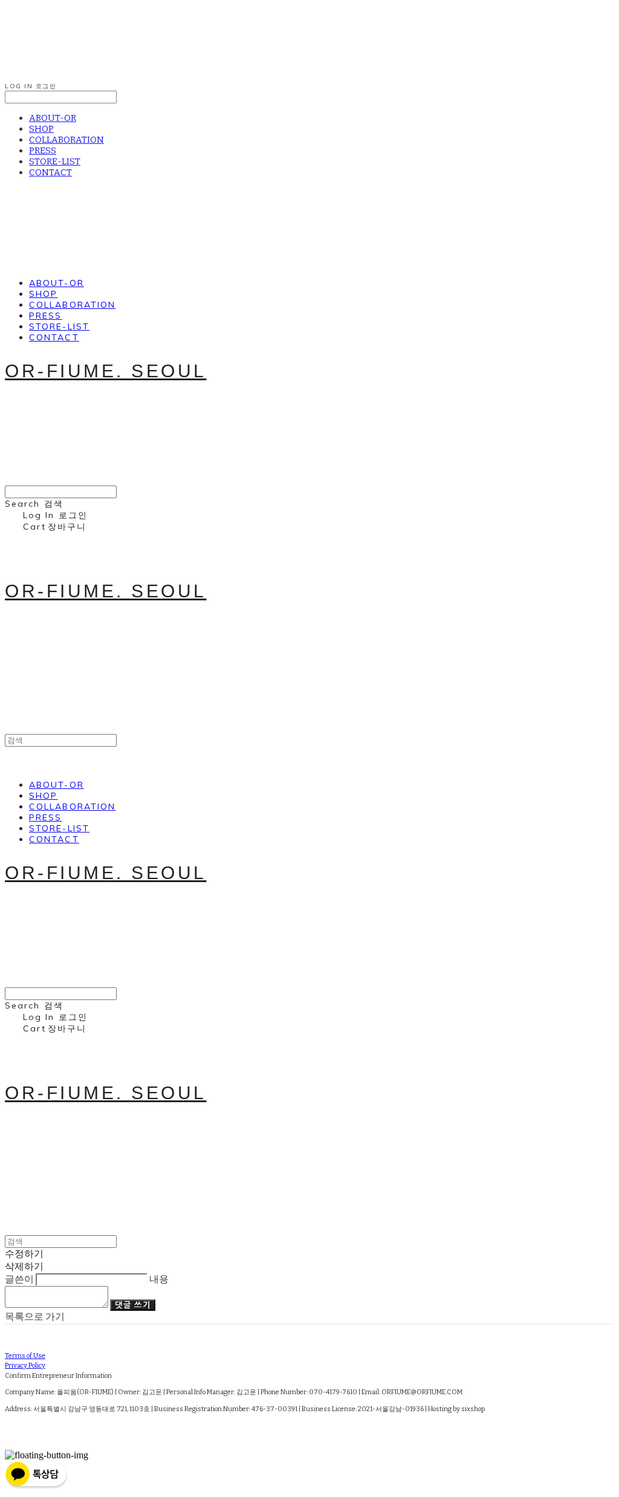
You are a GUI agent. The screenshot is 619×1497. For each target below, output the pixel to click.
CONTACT (50, 172)
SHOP (41, 128)
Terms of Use (25, 1356)
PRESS (42, 150)
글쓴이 (19, 1279)
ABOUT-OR (52, 117)
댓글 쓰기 (133, 1305)
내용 (159, 1279)
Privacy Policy (25, 1365)
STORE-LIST (54, 161)
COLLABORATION (66, 139)
